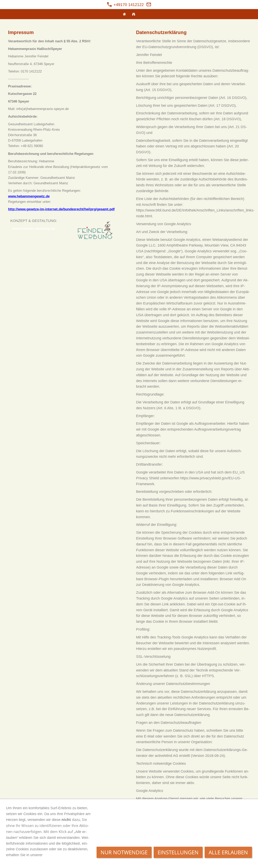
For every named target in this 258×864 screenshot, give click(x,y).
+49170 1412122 (128, 4)
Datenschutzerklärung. (63, 855)
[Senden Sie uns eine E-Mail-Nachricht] (149, 4)
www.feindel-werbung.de (33, 229)
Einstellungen (178, 852)
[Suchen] (133, 14)
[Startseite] (124, 14)
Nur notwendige (124, 852)
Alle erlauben (228, 852)
